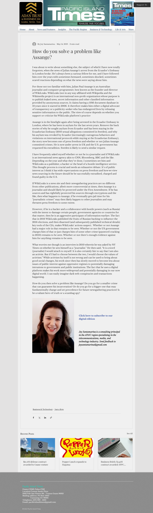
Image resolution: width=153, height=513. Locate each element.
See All (130, 433)
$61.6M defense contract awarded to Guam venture (35, 463)
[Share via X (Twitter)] (39, 417)
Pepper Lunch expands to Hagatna (74, 463)
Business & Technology (43, 409)
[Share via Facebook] (33, 417)
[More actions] (119, 44)
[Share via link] (51, 417)
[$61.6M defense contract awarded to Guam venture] (37, 447)
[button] (142, 4)
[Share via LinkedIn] (45, 417)
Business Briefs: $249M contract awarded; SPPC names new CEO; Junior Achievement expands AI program (112, 463)
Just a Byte (59, 409)
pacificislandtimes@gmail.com (42, 502)
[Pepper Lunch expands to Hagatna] (76, 447)
